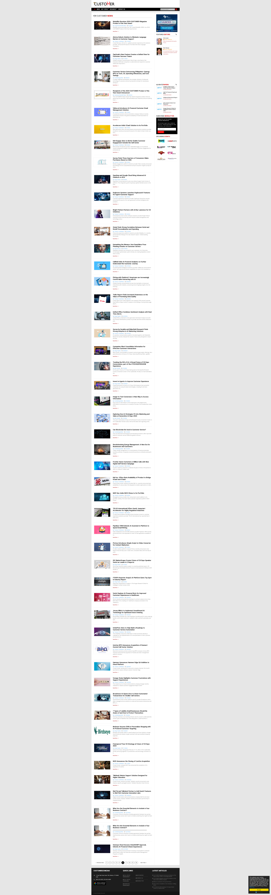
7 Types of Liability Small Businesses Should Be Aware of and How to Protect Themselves (130, 712)
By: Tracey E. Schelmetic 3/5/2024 (121, 162)
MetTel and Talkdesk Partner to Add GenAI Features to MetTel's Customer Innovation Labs (132, 792)
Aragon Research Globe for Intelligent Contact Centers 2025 (169, 109)
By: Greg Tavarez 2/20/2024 (120, 350)
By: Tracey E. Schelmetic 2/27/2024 (122, 231)
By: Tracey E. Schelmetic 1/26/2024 (122, 632)
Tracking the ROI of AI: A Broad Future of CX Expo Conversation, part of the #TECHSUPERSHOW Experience (131, 364)
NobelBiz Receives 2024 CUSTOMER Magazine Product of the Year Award (130, 22)
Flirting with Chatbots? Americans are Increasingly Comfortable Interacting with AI (131, 278)
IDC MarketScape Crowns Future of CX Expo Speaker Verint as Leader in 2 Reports (132, 561)
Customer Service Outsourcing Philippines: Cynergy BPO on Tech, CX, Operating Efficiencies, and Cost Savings (131, 73)
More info (251, 887)
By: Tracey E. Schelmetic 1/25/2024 (122, 682)
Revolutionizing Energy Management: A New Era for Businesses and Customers (131, 445)
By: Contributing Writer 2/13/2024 (121, 432)
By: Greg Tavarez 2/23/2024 (120, 316)
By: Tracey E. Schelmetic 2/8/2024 (121, 512)
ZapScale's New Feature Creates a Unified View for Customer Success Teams (131, 55)
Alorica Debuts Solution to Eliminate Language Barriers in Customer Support (129, 38)
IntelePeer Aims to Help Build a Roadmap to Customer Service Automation (129, 629)
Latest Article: (168, 39)
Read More (115, 31)
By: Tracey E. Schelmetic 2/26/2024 (122, 281)
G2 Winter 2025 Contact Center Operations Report (169, 87)
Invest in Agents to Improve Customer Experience (131, 381)
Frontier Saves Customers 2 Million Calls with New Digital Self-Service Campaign (131, 463)
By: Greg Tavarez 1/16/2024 (120, 731)
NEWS (98, 9)
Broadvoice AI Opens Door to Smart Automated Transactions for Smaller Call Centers (130, 695)
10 (136, 862)
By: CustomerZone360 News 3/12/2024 (123, 25)
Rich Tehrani (166, 48)
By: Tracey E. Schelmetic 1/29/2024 (122, 597)
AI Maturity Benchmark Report (170, 97)
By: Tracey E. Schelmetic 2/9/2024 (121, 466)
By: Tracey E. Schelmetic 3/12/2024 (122, 41)
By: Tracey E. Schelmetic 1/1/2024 (121, 763)
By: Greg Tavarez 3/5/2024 (120, 179)
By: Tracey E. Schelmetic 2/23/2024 (122, 333)
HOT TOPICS (104, 9)
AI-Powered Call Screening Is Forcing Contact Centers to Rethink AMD (163, 887)
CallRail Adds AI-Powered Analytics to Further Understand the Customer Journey (129, 263)
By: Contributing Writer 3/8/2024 (121, 77)
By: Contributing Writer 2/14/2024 (121, 401)
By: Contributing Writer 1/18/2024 (121, 715)
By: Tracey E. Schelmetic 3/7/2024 (121, 112)
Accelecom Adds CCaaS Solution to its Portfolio (130, 125)
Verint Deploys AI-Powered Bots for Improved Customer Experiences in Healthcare (129, 594)
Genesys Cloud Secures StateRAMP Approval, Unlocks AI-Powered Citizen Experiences (129, 846)
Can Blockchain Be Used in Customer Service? (129, 430)
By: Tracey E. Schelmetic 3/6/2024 (121, 145)
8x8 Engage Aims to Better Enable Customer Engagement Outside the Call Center (129, 142)
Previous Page (100, 862)
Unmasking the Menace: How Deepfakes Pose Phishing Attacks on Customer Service (129, 245)
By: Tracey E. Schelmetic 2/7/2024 (121, 547)
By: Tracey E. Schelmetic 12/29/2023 (122, 779)
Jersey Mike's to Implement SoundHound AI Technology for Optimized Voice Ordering (129, 611)
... (138, 862)
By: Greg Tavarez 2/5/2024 (120, 581)
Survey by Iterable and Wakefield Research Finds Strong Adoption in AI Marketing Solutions (130, 330)
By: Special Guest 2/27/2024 (120, 248)
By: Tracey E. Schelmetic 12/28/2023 (122, 795)
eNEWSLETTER (140, 881)
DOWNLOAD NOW (167, 89)
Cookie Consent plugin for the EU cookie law (259, 892)
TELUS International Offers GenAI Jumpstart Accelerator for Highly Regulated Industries (129, 509)
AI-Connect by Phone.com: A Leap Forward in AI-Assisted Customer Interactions (170, 53)
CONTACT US (121, 9)
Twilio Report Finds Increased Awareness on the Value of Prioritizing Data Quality (130, 295)
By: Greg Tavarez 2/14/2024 (120, 383)
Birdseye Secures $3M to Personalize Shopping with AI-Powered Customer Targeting (132, 727)
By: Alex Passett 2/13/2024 (120, 418)
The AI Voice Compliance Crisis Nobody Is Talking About (164, 884)
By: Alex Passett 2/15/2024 (120, 368)
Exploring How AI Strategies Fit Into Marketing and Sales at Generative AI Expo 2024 (131, 415)
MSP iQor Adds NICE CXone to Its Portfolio (128, 493)
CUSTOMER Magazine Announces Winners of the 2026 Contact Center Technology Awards (164, 876)
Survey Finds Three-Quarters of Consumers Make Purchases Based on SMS (131, 159)
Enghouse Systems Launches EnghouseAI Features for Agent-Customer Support (131, 193)
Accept (259, 890)
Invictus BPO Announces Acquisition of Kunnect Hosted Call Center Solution (130, 646)
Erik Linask (165, 38)
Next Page (143, 862)
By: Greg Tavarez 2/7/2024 (120, 564)
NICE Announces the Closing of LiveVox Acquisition (131, 761)
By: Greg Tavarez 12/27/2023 (120, 849)
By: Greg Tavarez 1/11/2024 (120, 748)
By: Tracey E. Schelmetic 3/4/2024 (121, 197)
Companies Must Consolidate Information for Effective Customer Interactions (129, 347)
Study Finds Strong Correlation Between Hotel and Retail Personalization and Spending (131, 228)
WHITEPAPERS (140, 875)
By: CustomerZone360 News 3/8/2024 (122, 95)
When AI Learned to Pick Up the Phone (162, 881)
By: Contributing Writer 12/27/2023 (121, 812)
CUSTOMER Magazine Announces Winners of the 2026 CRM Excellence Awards (164, 879)
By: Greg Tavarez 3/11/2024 (120, 58)
